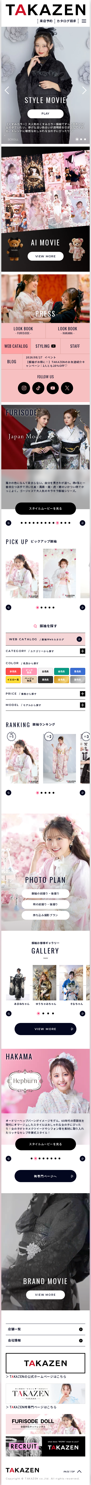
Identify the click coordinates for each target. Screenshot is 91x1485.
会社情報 (14, 1340)
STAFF (75, 346)
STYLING (42, 346)
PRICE (21, 693)
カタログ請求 (66, 21)
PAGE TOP (69, 1471)
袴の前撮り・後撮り (45, 904)
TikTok (37, 384)
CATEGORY (30, 651)
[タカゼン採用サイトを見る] (45, 1446)
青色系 (77, 671)
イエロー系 (13, 679)
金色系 (61, 679)
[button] (8, 90)
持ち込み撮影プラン (45, 915)
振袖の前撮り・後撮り (46, 893)
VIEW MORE (45, 256)
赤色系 (13, 671)
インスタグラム (24, 387)
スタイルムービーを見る (45, 508)
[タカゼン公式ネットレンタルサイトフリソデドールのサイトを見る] (45, 1424)
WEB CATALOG (16, 346)
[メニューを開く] (84, 21)
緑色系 (61, 671)
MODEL (24, 705)
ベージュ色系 (29, 679)
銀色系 (77, 679)
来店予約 (46, 21)
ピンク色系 (29, 671)
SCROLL (13, 139)
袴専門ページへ (45, 1176)
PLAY (46, 113)
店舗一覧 (14, 1329)
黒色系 (45, 679)
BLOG (11, 361)
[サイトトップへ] (22, 1470)
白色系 (45, 671)
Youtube (53, 384)
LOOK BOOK (23, 330)
